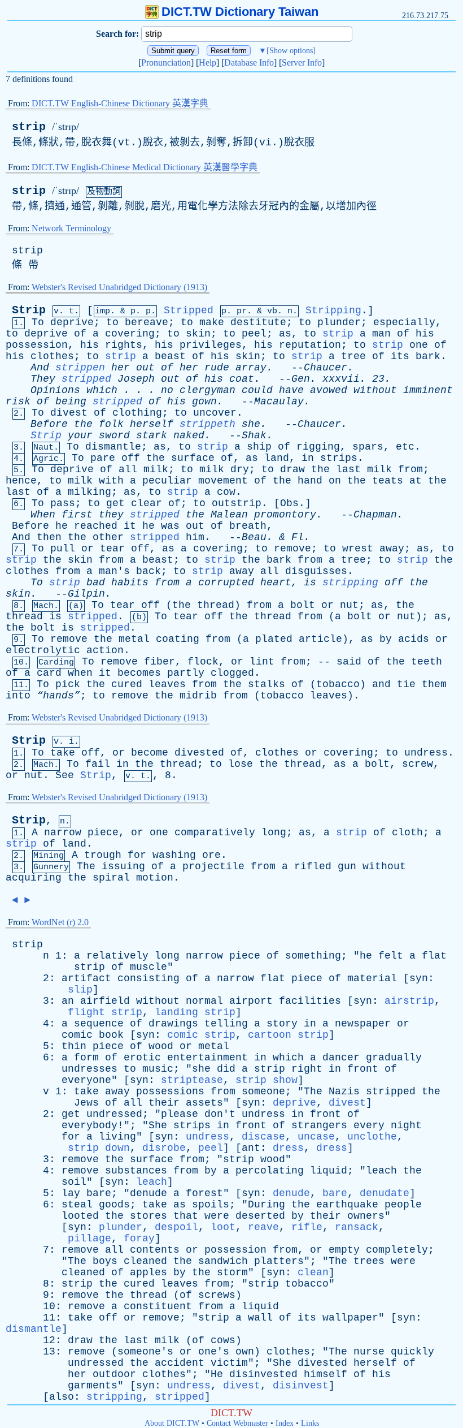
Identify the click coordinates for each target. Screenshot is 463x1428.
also (61, 1397)
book (111, 1035)
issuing (123, 866)
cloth (407, 832)
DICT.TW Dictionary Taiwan (239, 12)
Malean (229, 514)
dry (239, 469)
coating (177, 639)
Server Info (302, 62)
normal (204, 1001)
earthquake (347, 1204)
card (49, 673)
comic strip (201, 1035)
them (434, 684)
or (87, 548)
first (77, 514)
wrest (357, 548)
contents (155, 1250)
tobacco (338, 684)
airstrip (409, 1001)
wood (160, 1046)
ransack (356, 1227)
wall (260, 1317)
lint (262, 661)
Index (285, 1423)
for (137, 855)
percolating (269, 1170)
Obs (289, 503)
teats (387, 480)
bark (428, 356)
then (49, 537)
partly (185, 673)
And (39, 367)
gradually (394, 1057)
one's (213, 1351)
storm (232, 1272)
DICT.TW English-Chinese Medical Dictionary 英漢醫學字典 (144, 167)
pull (62, 548)
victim (229, 1363)
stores (148, 1216)
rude (216, 367)
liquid (328, 1170)
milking (89, 492)
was (170, 526)
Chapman (375, 514)
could (257, 390)
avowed (328, 390)
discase (263, 1136)
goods (114, 1204)
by (385, 639)
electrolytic (43, 650)
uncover (215, 413)
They (42, 379)
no (167, 390)
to (112, 322)
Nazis (344, 1091)
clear (146, 503)
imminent (428, 390)
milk (155, 469)
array (251, 367)
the (83, 424)
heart (275, 582)
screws (216, 1295)
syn (418, 978)
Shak (254, 435)
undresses (89, 1069)
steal (77, 1204)
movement (223, 480)
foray (139, 1238)
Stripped (188, 310)
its (400, 356)
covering (130, 333)
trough (102, 855)
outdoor (114, 1374)
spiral (111, 877)
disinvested (263, 1374)
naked (188, 435)
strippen (80, 367)
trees (369, 1261)
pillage (89, 1238)
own (244, 1351)
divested (199, 752)
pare (102, 458)
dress (288, 1148)
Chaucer (325, 367)
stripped (86, 379)
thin (74, 1046)
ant (251, 1148)
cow (226, 492)
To (38, 322)
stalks (266, 684)
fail (97, 764)
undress (426, 752)
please (179, 1114)
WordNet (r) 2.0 (60, 922)
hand (310, 480)
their (164, 1102)
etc (405, 446)
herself (151, 424)
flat (434, 955)
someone (263, 1091)
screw (417, 764)
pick (67, 684)
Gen (300, 379)
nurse (369, 1351)
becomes (139, 673)
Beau (254, 537)
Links (310, 1423)
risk (18, 401)
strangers (319, 1125)
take (62, 752)
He (217, 1374)
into (18, 695)
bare (98, 1193)
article (320, 639)
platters (279, 1261)
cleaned (145, 1261)
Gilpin (86, 593)
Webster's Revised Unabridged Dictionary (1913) (119, 287)
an (68, 1001)
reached (95, 526)
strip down (99, 1148)
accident (179, 1363)
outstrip (236, 503)
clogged (232, 673)
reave (263, 1227)
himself (325, 1374)
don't (219, 1114)
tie (406, 684)
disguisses (316, 571)
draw (292, 469)
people (403, 1204)
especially (404, 322)
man (381, 333)
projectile (213, 866)
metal (134, 639)
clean (313, 1272)
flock (203, 661)
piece (103, 832)
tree (353, 356)
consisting (148, 978)
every (369, 1125)
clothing (137, 413)
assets (204, 1102)
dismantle (113, 446)
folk (111, 424)
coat (241, 379)
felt (390, 955)
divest (69, 413)
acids (413, 639)
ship (259, 446)
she (251, 424)
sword (114, 435)
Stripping (333, 310)
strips (338, 458)
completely (397, 1250)
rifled (312, 866)
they (111, 514)
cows (223, 1340)
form (86, 1057)
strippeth (207, 424)
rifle (306, 1227)
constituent (158, 1306)
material (372, 978)
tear (112, 548)
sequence (99, 1023)
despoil (176, 1227)
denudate (384, 1193)
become (149, 752)
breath (248, 526)
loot (223, 1227)
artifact (86, 978)
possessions (170, 1091)
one (418, 345)
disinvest (301, 1385)
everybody (89, 1125)
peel (254, 333)
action (105, 650)
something (313, 955)
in (308, 458)
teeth (426, 661)
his (425, 333)
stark (151, 435)
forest (204, 1193)
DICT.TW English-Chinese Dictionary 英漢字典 (120, 103)
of (80, 333)
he (61, 526)
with (111, 480)
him (195, 537)
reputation (310, 345)
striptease (192, 1080)
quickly (412, 1351)
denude (148, 1193)
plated (273, 639)
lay (71, 1193)
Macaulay (279, 401)
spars (367, 446)
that (185, 1216)
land (276, 458)
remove (292, 548)
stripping (350, 582)
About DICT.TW (172, 1423)
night (406, 1125)
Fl (297, 537)
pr (242, 311)
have (291, 390)
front (362, 1069)
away (391, 548)
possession (37, 345)
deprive (72, 322)
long (273, 832)
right (306, 1069)
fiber (159, 661)
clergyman (207, 390)
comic (77, 1035)
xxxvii (341, 379)
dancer (341, 1057)
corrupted (226, 582)
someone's (145, 1351)
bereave (146, 322)
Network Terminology (71, 228)
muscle (148, 967)
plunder (339, 322)
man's (114, 571)
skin (198, 333)
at (415, 480)
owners (366, 1216)
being (70, 401)
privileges (211, 345)
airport (251, 1001)
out (145, 367)
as (285, 333)
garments (92, 1385)
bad (95, 582)
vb (272, 311)
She (157, 1125)
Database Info (249, 62)
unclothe (372, 1136)
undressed (114, 1114)
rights (123, 345)
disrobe (164, 1148)
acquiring (34, 877)
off (130, 458)
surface (193, 458)
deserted (260, 1216)
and (381, 684)
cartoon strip (288, 1035)
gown (204, 401)
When (42, 514)
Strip (29, 310)
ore (211, 855)
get (115, 503)
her (120, 367)
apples (148, 1272)
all (128, 469)
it (130, 526)
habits (129, 582)
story (282, 1023)
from (410, 469)
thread (215, 605)
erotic (142, 1057)
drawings (173, 1023)
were (216, 1216)
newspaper (363, 1023)
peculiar (167, 480)
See (64, 775)
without (375, 390)
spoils (210, 1204)
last (348, 469)
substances (136, 1170)
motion (154, 877)
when (80, 673)
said (349, 661)
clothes (52, 356)
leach (381, 1170)
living (117, 1136)
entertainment (207, 1057)
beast (170, 356)
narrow (62, 832)
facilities (310, 1001)
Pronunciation (166, 62)
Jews (86, 1102)
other (108, 537)
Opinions (55, 390)
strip (29, 126)
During (266, 1204)
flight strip (105, 1012)
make (211, 322)
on (335, 480)
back (148, 571)
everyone (86, 1080)
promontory (285, 514)
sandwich (223, 1261)
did (226, 1069)
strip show (266, 1080)
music (157, 1069)
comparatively (214, 832)
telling (226, 1023)
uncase (316, 1136)
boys (105, 1261)
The (86, 866)
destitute (258, 322)
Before (49, 424)
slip (80, 989)
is (310, 582)
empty (344, 1250)
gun (347, 866)
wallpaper (350, 1317)
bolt (302, 605)
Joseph (136, 379)
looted (80, 1216)
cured (126, 684)
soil (74, 1182)
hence (21, 480)
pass (62, 503)
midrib (198, 695)
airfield (105, 1001)
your (80, 435)
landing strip (195, 1012)
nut (349, 605)
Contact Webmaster (237, 1423)
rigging (318, 446)
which (101, 390)
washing (174, 855)
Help (207, 62)
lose (240, 764)
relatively (117, 955)
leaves (167, 684)
